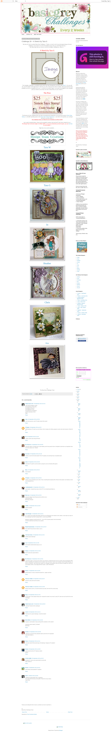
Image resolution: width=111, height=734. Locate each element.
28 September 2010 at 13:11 (34, 641)
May (79, 479)
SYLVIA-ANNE (28, 658)
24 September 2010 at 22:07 (39, 578)
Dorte (26, 675)
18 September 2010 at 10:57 (35, 427)
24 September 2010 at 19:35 (34, 570)
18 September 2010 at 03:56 (34, 419)
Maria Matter (28, 620)
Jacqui (78, 262)
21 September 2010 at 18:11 (37, 513)
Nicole (26, 667)
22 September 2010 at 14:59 (35, 550)
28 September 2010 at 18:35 (34, 649)
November (79, 409)
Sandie (78, 269)
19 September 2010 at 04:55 (37, 444)
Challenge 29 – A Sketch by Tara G (79, 435)
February (79, 491)
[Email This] (35, 394)
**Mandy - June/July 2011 (82, 296)
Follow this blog (82, 340)
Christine (79, 280)
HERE (84, 99)
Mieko (78, 268)
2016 (78, 389)
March (79, 486)
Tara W (78, 287)
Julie (78, 265)
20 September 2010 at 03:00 (34, 461)
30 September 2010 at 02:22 (34, 667)
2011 (78, 396)
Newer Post (24, 712)
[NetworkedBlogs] (82, 338)
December (79, 404)
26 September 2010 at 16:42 (37, 620)
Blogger (61, 730)
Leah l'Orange (28, 513)
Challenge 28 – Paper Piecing (79, 462)
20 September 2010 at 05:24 (34, 469)
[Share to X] (38, 394)
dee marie (27, 453)
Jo (77, 263)
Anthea (78, 276)
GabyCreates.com (29, 403)
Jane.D (26, 612)
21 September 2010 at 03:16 (38, 487)
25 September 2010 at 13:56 (39, 586)
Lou (26, 542)
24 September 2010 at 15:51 (37, 558)
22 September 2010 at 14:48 (33, 542)
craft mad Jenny (28, 534)
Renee (26, 570)
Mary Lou (27, 495)
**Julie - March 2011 (81, 301)
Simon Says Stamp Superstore (47, 116)
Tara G (64, 85)
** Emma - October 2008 (82, 312)
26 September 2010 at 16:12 (34, 612)
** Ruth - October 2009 (81, 305)
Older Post (70, 712)
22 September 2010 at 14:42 (38, 534)
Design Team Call (79, 445)
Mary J (26, 594)
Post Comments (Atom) (32, 714)
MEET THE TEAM (37, 34)
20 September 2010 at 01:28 (36, 453)
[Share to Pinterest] (41, 394)
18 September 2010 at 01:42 (39, 403)
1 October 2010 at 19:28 (33, 675)
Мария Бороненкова (29, 526)
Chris (78, 278)
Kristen (78, 283)
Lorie (26, 419)
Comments (80, 507)
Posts (79, 504)
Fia (26, 436)
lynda (26, 461)
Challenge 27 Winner (79, 453)
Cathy (78, 257)
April (79, 482)
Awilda (26, 505)
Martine (78, 284)
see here (70, 123)
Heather (78, 260)
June (79, 476)
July (79, 473)
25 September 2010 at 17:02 (34, 594)
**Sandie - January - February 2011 (81, 304)
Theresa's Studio (29, 578)
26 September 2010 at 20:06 (35, 631)
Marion (26, 649)
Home (23, 34)
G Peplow (27, 427)
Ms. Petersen (28, 444)
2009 (78, 497)
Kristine (27, 631)
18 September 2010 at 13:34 (33, 436)
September (79, 418)
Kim (47, 343)
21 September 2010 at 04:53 (35, 495)
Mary (26, 469)
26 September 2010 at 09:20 (39, 604)
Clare (78, 259)
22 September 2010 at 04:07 (40, 526)
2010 (78, 399)
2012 (78, 394)
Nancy (26, 641)
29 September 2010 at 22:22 (38, 658)
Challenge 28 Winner (79, 424)
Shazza (26, 550)
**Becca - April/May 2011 (82, 300)
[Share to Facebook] (39, 394)
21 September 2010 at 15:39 (34, 505)
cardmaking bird (28, 487)
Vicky (78, 271)
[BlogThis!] (37, 394)
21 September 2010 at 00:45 (35, 477)
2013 (78, 391)
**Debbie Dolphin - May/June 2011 (81, 298)
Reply (26, 415)
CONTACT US (29, 34)
